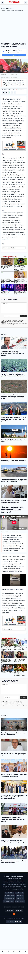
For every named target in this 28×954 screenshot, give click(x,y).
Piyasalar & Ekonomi (9, 898)
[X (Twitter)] (12, 92)
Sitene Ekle (19, 910)
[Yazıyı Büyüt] (3, 92)
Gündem (11, 8)
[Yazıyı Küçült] (6, 92)
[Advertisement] (14, 26)
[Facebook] (15, 92)
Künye (14, 907)
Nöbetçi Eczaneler (19, 901)
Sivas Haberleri (19, 892)
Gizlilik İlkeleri (9, 910)
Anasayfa (5, 8)
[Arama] (2, 2)
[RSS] (14, 914)
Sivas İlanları (20, 895)
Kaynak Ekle (15, 55)
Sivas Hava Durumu (8, 901)
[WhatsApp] (9, 92)
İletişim (20, 907)
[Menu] (25, 2)
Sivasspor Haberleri (9, 895)
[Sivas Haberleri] (14, 2)
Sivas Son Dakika (9, 892)
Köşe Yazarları (20, 898)
